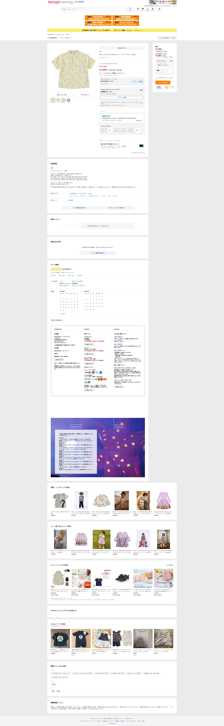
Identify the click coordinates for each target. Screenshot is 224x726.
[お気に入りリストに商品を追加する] (172, 87)
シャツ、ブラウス (112, 196)
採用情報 (122, 721)
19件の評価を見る (63, 285)
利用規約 (105, 721)
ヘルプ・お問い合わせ (131, 721)
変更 (171, 61)
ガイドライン (111, 721)
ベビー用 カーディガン (101, 673)
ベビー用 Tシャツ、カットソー (61, 673)
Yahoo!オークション (118, 718)
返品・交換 (70, 275)
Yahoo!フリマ (129, 718)
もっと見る (169, 565)
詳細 (115, 63)
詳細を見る (139, 120)
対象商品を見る (120, 73)
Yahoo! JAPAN (149, 5)
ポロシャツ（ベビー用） (134, 673)
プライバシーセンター (96, 721)
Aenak (53, 684)
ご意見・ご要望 (141, 721)
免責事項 (117, 721)
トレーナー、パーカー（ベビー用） (82, 673)
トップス (103, 196)
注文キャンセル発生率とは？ (79, 285)
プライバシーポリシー (84, 721)
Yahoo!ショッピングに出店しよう (163, 5)
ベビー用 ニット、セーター (60, 677)
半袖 (53, 691)
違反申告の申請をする (139, 153)
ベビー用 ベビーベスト (118, 673)
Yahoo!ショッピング (96, 718)
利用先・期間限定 (112, 93)
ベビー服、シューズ (93, 196)
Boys (67, 34)
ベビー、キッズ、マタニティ (78, 196)
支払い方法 (53, 275)
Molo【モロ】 (60, 34)
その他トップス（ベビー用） (152, 673)
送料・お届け (62, 275)
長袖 (58, 691)
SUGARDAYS (51, 34)
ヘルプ (175, 5)
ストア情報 (78, 275)
